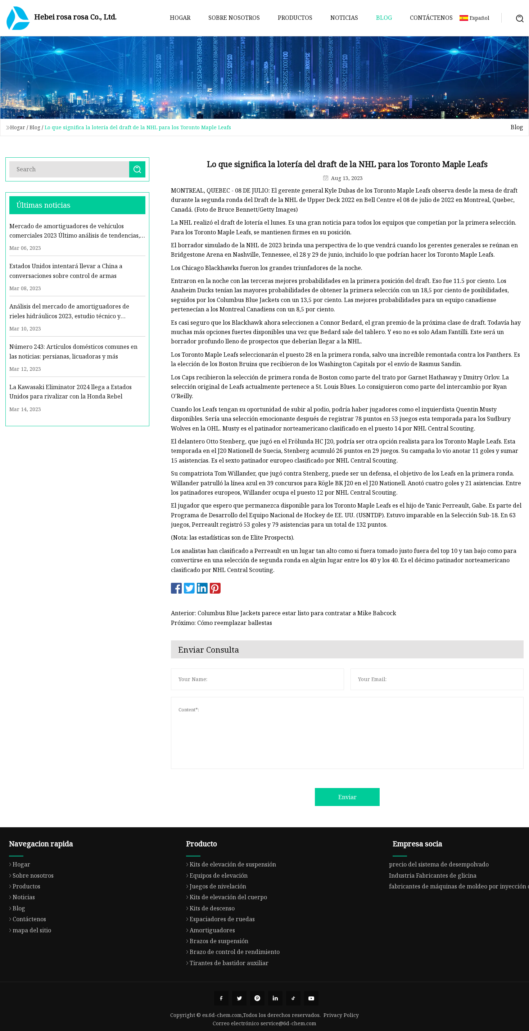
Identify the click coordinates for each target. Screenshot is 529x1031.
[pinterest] (257, 998)
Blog (384, 18)
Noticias (344, 18)
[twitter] (239, 998)
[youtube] (311, 998)
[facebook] (221, 998)
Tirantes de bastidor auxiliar (229, 963)
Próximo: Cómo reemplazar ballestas (221, 623)
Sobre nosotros (234, 18)
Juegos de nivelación (218, 886)
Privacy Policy (341, 1015)
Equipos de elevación (219, 875)
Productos (295, 18)
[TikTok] (293, 998)
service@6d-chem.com (288, 1023)
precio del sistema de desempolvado (439, 864)
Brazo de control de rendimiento (235, 952)
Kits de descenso (212, 908)
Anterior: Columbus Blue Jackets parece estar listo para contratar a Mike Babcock (283, 613)
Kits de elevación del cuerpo (228, 897)
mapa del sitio (32, 930)
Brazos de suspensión (219, 941)
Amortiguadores (212, 930)
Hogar (180, 18)
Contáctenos (431, 18)
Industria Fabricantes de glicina (432, 875)
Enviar (347, 797)
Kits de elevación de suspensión (233, 864)
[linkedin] (275, 998)
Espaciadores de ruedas (222, 919)
